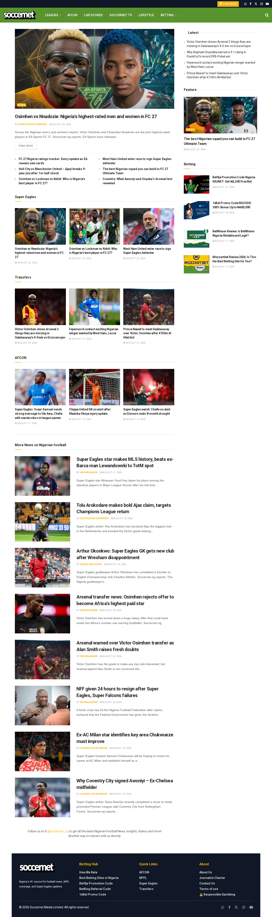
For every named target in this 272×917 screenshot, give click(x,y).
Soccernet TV (120, 15)
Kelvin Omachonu (91, 564)
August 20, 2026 (123, 518)
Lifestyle (146, 15)
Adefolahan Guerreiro (32, 124)
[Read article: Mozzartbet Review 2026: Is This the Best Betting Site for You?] (196, 264)
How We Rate (88, 872)
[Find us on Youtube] (267, 4)
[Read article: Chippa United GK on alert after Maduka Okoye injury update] (94, 387)
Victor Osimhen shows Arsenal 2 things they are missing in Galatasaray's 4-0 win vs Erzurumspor (40, 333)
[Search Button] (267, 15)
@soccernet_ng (58, 831)
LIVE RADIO (230, 4)
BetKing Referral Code (95, 889)
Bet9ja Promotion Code (96, 883)
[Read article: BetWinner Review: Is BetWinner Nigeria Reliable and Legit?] (196, 238)
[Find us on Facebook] (250, 4)
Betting (167, 15)
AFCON (72, 15)
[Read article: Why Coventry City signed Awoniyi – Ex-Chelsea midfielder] (42, 797)
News (21, 105)
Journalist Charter (212, 878)
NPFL (143, 878)
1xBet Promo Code (92, 894)
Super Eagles (148, 883)
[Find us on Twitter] (255, 4)
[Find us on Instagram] (261, 4)
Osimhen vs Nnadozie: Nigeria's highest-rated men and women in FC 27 (86, 116)
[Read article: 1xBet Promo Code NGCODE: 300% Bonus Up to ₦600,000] (196, 210)
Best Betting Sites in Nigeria (99, 878)
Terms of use (208, 889)
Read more (28, 145)
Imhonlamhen (89, 472)
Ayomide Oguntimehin (93, 748)
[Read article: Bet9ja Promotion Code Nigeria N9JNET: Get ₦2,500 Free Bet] (196, 184)
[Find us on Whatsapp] (245, 4)
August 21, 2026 (112, 472)
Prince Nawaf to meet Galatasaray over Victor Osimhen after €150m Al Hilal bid (147, 333)
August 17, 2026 (224, 241)
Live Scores (93, 15)
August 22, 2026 (61, 124)
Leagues (51, 15)
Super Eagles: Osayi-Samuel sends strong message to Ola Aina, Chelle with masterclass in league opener (38, 413)
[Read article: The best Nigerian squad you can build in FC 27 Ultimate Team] (220, 115)
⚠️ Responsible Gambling (217, 894)
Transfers (146, 889)
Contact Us (207, 883)
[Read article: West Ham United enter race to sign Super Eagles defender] (148, 226)
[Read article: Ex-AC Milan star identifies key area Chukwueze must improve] (42, 751)
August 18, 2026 (224, 212)
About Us (205, 872)
